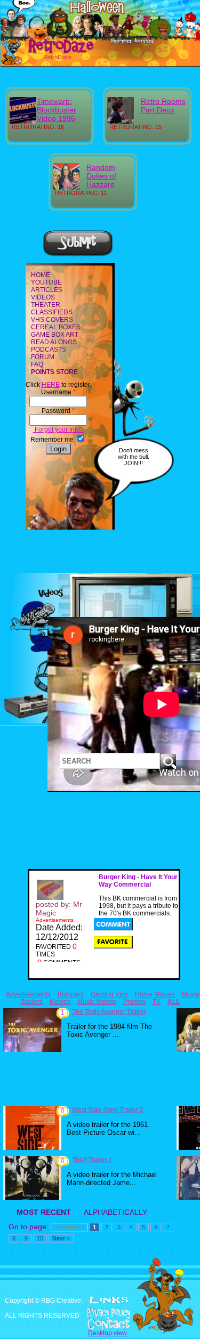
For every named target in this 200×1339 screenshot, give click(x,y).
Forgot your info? (58, 429)
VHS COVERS (52, 319)
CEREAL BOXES (56, 327)
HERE (51, 384)
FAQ (37, 364)
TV (157, 1001)
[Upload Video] (78, 254)
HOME (40, 275)
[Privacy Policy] (100, 1313)
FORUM (42, 357)
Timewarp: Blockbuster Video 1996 (56, 110)
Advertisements (28, 994)
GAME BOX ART (54, 334)
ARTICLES (46, 290)
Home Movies (155, 994)
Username (58, 392)
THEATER (45, 305)
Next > (61, 1238)
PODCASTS (48, 349)
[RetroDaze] (49, 51)
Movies (60, 1001)
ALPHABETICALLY (115, 1212)
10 (40, 1238)
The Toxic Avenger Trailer (109, 1012)
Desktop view (107, 1333)
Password (58, 411)
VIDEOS (43, 297)
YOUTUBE (46, 282)
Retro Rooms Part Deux (163, 105)
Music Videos (96, 1001)
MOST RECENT (44, 1212)
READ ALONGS (54, 342)
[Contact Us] (100, 1324)
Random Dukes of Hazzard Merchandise (108, 180)
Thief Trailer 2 (92, 1160)
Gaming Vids (109, 994)
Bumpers (71, 994)
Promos (134, 1001)
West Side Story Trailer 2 (107, 1110)
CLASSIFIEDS (52, 312)
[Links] (108, 1300)
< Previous (69, 1227)
